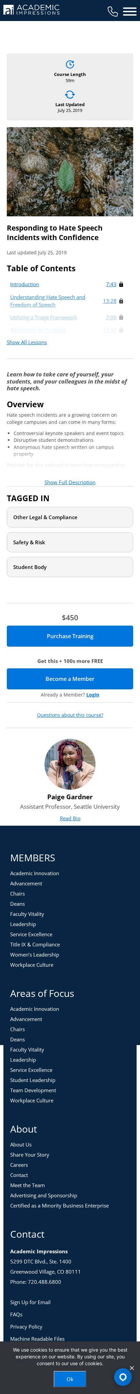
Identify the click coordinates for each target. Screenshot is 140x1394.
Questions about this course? (70, 715)
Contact (19, 1175)
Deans (17, 903)
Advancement (26, 883)
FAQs (16, 1314)
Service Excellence (31, 934)
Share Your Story (29, 1154)
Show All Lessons (27, 342)
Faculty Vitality (27, 913)
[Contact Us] (113, 11)
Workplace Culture (31, 964)
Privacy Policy (26, 1326)
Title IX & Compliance (35, 944)
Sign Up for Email (30, 1302)
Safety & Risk (29, 542)
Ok (70, 1379)
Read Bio (70, 818)
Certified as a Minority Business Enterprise (59, 1205)
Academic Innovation (34, 873)
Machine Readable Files (37, 1338)
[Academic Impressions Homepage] (31, 11)
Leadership (23, 924)
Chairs (17, 893)
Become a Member (89, 679)
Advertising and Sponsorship (43, 1195)
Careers (19, 1164)
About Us (21, 1144)
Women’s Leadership (34, 954)
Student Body (30, 567)
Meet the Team (27, 1185)
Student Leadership (32, 1080)
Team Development (33, 1090)
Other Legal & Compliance (45, 517)
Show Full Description (70, 482)
